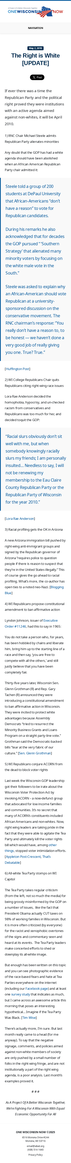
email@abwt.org (35, 1146)
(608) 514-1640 (35, 1149)
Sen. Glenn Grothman (35, 753)
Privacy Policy (35, 1154)
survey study (20, 994)
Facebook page (36, 988)
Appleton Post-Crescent (23, 856)
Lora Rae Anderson (20, 518)
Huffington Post (17, 369)
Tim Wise (29, 1017)
